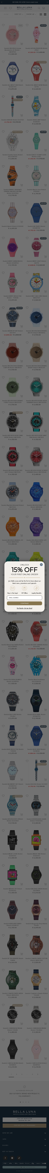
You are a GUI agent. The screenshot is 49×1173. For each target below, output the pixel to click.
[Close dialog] (41, 564)
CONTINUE (24, 603)
